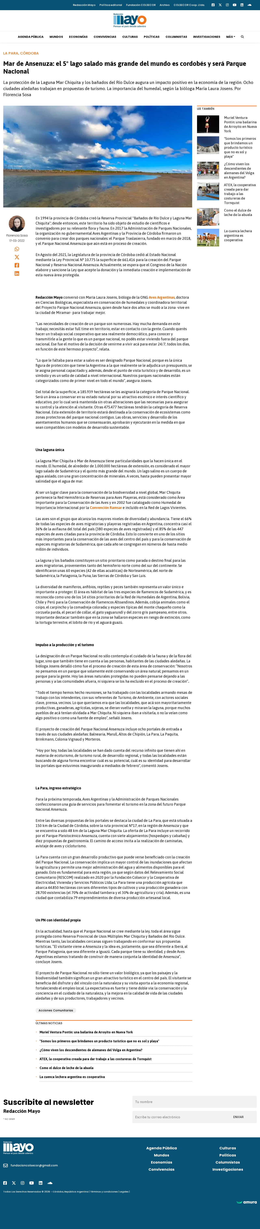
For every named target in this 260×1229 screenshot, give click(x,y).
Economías (78, 37)
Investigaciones (206, 37)
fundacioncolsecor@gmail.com (34, 1165)
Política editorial (111, 5)
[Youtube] (234, 5)
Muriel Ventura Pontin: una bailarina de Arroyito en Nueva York (86, 1032)
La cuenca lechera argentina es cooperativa (72, 1077)
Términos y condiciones (104, 1191)
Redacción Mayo (84, 5)
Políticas (151, 37)
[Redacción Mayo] (130, 20)
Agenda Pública (30, 37)
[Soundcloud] (249, 5)
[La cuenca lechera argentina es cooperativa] (208, 237)
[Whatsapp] (17, 249)
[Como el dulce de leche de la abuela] (208, 217)
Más (229, 37)
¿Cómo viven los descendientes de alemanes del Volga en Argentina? (91, 1050)
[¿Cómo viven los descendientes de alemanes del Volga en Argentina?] (208, 170)
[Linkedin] (241, 5)
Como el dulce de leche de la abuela (66, 1068)
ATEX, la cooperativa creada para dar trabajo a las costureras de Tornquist (96, 1059)
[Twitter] (220, 5)
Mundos (56, 37)
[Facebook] (213, 5)
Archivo (165, 5)
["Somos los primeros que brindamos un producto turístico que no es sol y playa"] (208, 145)
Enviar (238, 1117)
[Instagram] (227, 5)
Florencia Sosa (17, 235)
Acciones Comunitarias (56, 1010)
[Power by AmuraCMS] (246, 1202)
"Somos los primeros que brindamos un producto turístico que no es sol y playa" (99, 1041)
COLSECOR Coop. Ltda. (189, 5)
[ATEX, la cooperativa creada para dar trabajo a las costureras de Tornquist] (208, 191)
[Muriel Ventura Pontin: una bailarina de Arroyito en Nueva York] (208, 124)
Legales (124, 1191)
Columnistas (176, 37)
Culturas (130, 37)
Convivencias (105, 37)
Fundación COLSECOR (141, 5)
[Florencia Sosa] (17, 224)
